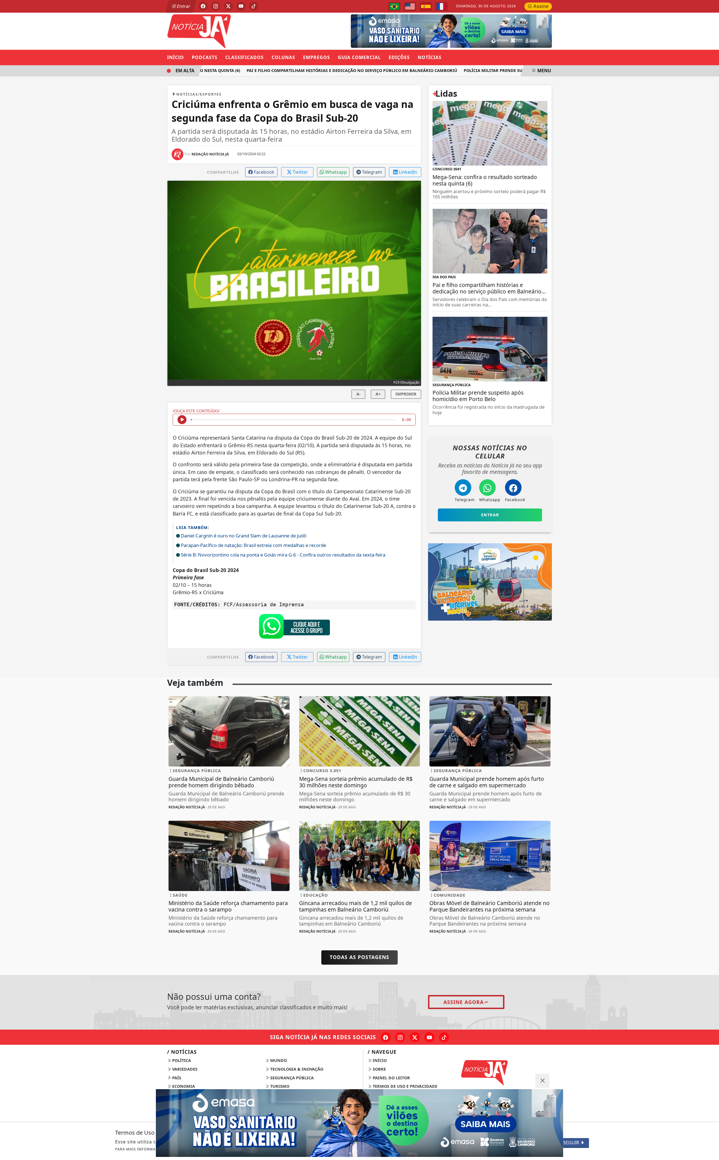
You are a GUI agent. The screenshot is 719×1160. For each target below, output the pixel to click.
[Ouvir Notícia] (182, 419)
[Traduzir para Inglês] (410, 6)
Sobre (379, 1069)
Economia (183, 1086)
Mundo (278, 1060)
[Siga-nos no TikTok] (444, 1037)
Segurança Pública (291, 1077)
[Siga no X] (228, 6)
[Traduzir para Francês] (441, 6)
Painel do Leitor (391, 1077)
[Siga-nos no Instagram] (400, 1037)
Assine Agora (463, 1002)
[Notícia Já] (229, 31)
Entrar (183, 6)
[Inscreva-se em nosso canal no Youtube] (429, 1037)
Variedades (184, 1069)
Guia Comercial (359, 57)
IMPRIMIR (406, 394)
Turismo (279, 1086)
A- (358, 394)
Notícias (430, 57)
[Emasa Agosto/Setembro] (359, 1123)
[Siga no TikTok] (253, 6)
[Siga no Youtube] (240, 6)
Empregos (316, 57)
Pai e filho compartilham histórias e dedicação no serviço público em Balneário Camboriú (332, 70)
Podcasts (204, 57)
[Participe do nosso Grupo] (294, 627)
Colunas (283, 57)
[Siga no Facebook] (203, 6)
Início (175, 57)
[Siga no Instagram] (215, 6)
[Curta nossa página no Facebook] (386, 1037)
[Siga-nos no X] (415, 1037)
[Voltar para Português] (394, 6)
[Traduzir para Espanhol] (426, 6)
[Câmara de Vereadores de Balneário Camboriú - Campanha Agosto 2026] (443, 31)
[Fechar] (542, 1081)
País (176, 1077)
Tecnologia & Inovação (296, 1069)
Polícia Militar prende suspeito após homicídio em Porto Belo (516, 70)
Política (181, 1060)
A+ (378, 394)
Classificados (244, 57)
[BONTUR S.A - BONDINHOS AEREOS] (490, 581)
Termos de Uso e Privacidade (404, 1086)
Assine (540, 6)
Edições (399, 57)
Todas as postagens (359, 957)
